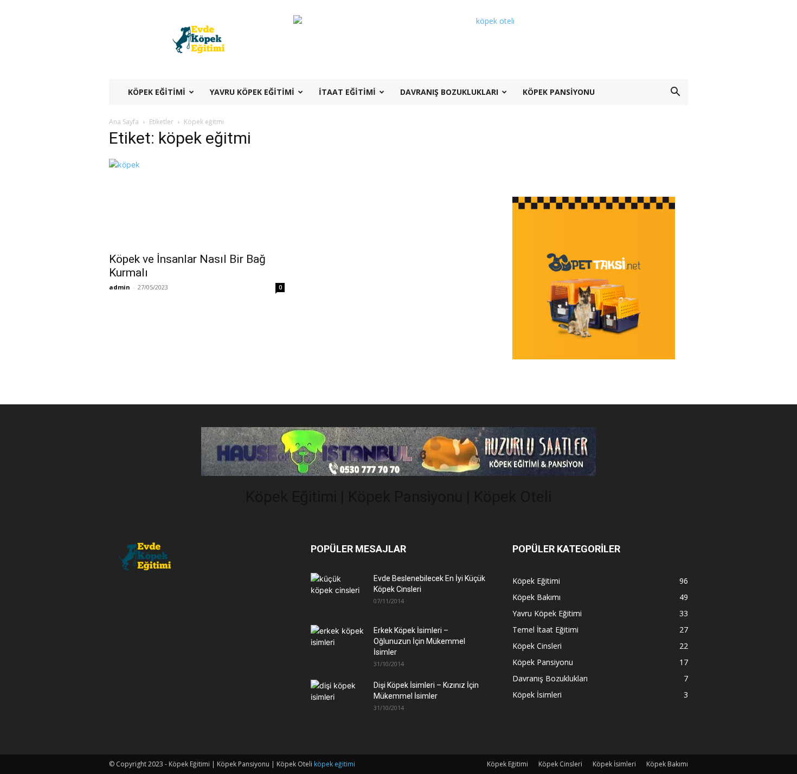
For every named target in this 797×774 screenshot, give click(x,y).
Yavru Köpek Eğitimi (252, 92)
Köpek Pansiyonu (559, 92)
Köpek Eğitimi (156, 92)
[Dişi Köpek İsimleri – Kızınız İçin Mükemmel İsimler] (338, 697)
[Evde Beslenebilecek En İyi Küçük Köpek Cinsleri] (338, 590)
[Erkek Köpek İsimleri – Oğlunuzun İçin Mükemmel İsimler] (338, 642)
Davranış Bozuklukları (449, 92)
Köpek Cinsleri (560, 764)
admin (119, 287)
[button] (675, 93)
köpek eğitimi (334, 764)
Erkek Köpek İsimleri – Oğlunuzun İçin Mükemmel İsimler (419, 641)
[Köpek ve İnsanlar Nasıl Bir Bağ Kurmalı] (197, 202)
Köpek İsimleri (614, 764)
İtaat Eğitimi (347, 92)
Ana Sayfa (124, 121)
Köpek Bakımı (667, 764)
